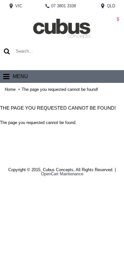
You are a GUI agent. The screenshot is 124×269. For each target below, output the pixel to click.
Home (10, 89)
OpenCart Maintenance (62, 173)
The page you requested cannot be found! (60, 89)
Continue (111, 141)
